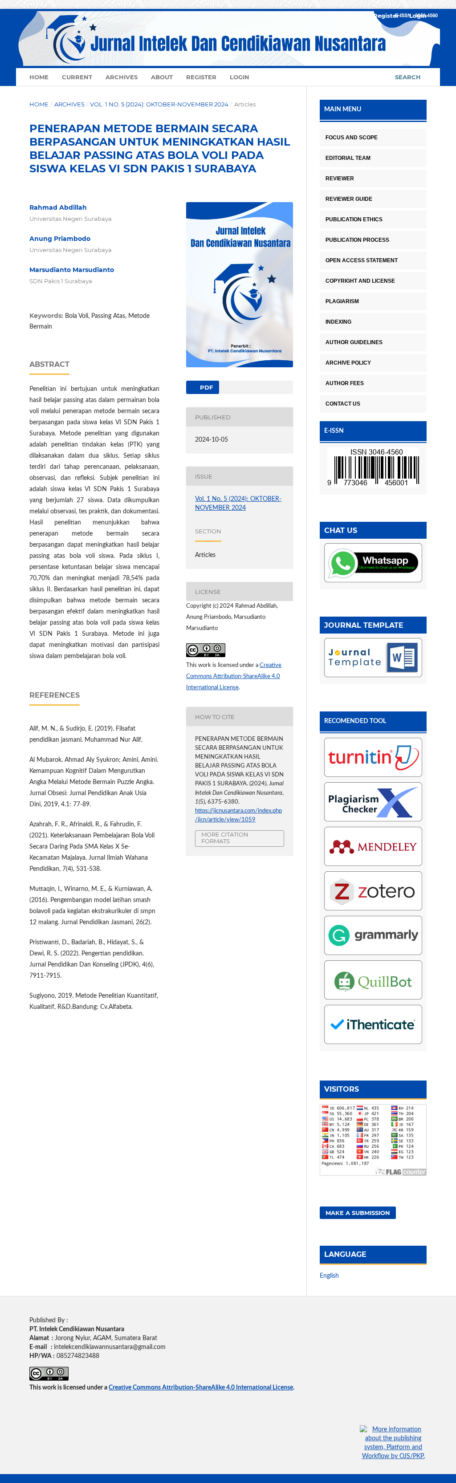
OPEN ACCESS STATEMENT (362, 260)
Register (201, 77)
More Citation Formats (224, 838)
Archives (122, 77)
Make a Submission (358, 1212)
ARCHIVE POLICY (348, 363)
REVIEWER (340, 178)
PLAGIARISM (342, 301)
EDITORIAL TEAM (348, 158)
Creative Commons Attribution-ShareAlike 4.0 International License (233, 676)
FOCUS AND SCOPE (352, 137)
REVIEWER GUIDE (349, 199)
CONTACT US (343, 404)
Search (408, 77)
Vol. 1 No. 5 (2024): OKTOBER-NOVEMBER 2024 (159, 104)
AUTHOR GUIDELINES (354, 342)
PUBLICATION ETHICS (354, 219)
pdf (205, 387)
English (329, 1276)
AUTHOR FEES (345, 383)
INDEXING (338, 322)
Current (77, 77)
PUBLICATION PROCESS (357, 240)
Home (39, 77)
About (162, 77)
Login (239, 77)
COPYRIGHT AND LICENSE (360, 281)
